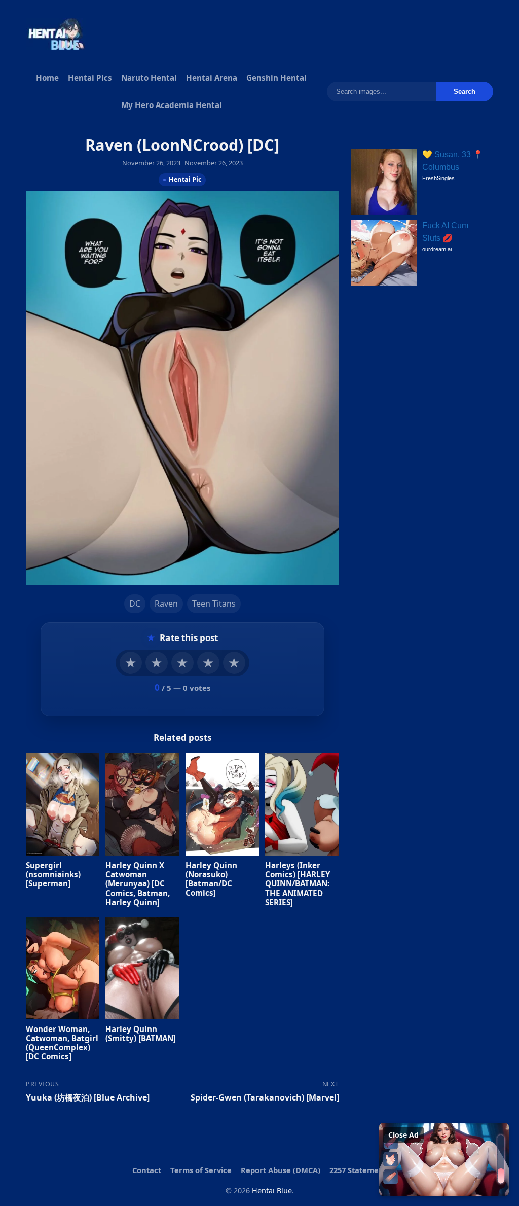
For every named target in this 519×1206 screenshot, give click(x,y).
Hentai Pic (185, 179)
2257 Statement (358, 1170)
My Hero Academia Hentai (171, 105)
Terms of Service (201, 1170)
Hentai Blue (272, 1190)
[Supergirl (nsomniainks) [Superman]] (62, 804)
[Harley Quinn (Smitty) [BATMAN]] (142, 968)
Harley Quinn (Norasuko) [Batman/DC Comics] (211, 879)
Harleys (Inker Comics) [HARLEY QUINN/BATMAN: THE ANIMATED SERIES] (297, 883)
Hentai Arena (211, 78)
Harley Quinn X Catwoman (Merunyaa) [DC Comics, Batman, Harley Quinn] (138, 883)
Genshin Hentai (276, 78)
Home (47, 78)
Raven (166, 603)
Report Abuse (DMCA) (280, 1170)
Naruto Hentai (149, 78)
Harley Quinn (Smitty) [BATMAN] (141, 1033)
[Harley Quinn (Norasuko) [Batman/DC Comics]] (222, 804)
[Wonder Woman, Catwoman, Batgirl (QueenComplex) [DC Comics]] (62, 968)
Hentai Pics (90, 78)
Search (464, 91)
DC (134, 603)
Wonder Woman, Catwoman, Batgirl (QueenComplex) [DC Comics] (62, 1043)
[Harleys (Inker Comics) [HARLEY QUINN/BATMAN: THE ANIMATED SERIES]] (302, 804)
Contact (146, 1170)
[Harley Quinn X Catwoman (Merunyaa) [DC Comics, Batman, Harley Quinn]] (142, 804)
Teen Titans (214, 603)
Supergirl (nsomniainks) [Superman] (53, 874)
